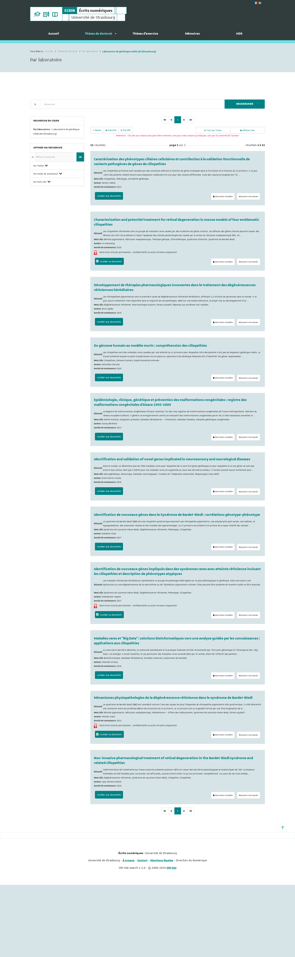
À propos (128, 860)
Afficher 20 (247, 130)
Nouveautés (58, 111)
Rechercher (244, 104)
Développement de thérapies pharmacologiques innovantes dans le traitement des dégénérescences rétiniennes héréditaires (175, 287)
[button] (282, 827)
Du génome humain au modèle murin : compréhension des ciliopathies (150, 345)
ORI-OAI (171, 868)
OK (80, 157)
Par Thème (38, 165)
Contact (142, 860)
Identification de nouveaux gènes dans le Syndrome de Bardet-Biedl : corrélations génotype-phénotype (177, 515)
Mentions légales (161, 860)
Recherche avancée (40, 111)
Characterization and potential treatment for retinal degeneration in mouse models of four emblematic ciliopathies (176, 222)
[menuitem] (53, 35)
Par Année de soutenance (45, 173)
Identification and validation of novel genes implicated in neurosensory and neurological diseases (172, 459)
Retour (97, 130)
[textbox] (131, 104)
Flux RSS (126, 130)
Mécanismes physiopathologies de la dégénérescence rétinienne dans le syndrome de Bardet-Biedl (173, 698)
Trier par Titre (213, 130)
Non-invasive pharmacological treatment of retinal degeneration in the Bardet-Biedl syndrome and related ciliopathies (173, 760)
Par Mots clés (39, 181)
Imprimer (112, 130)
